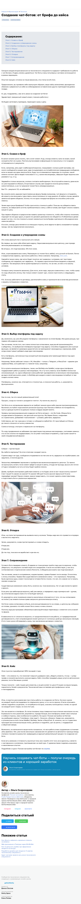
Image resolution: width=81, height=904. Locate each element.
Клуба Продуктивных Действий (12, 797)
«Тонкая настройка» (16, 795)
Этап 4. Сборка (11, 49)
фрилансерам (16, 20)
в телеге (9, 821)
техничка (6, 20)
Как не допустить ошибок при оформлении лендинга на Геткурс (16, 847)
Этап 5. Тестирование (13, 51)
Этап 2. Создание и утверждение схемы (21, 43)
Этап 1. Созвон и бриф (14, 40)
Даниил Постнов (7, 888)
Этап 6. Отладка (11, 54)
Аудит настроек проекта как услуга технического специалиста (18, 855)
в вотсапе (22, 821)
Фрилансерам (13, 11)
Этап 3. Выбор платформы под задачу (20, 46)
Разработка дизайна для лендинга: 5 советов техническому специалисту (16, 851)
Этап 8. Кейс (10, 60)
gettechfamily (9, 883)
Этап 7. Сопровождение (14, 57)
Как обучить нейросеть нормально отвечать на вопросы (16, 841)
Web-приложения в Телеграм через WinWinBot (17, 844)
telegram (18, 809)
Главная (4, 11)
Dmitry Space (5, 893)
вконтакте (28, 809)
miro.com (63, 256)
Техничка (23, 11)
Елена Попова (6, 898)
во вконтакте (10, 827)
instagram (7, 809)
